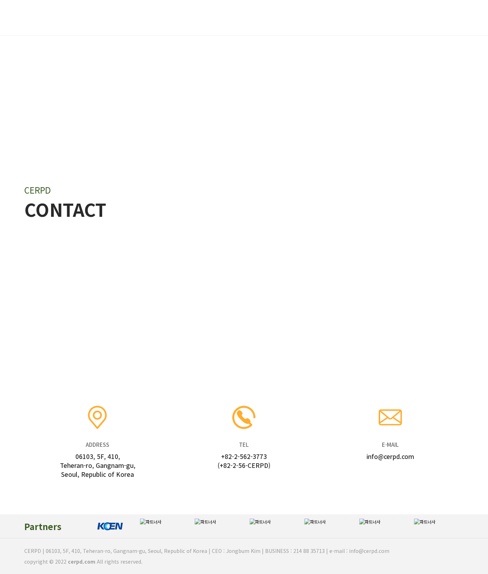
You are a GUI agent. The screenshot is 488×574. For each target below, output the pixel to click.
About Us (165, 18)
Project (217, 18)
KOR (446, 17)
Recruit (266, 18)
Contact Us (320, 18)
